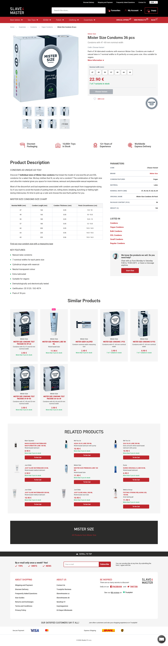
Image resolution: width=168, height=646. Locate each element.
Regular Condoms (117, 243)
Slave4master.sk (63, 598)
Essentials (88, 20)
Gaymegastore (62, 606)
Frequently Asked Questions (125, 2)
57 (111, 72)
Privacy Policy (20, 610)
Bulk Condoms (116, 231)
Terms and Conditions (23, 606)
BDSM (45, 20)
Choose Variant (101, 92)
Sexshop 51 (61, 602)
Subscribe (104, 564)
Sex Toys (32, 20)
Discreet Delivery (88, 2)
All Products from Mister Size (84, 535)
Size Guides (19, 598)
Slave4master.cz (63, 593)
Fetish (58, 20)
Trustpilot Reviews (64, 589)
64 (124, 72)
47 (92, 72)
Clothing (72, 20)
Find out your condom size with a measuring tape (31, 244)
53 (105, 72)
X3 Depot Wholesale (64, 610)
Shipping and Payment (105, 2)
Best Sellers (15, 20)
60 (117, 72)
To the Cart (37, 457)
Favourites (114, 10)
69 (130, 72)
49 (98, 72)
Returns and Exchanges (24, 602)
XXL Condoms (116, 235)
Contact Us (142, 2)
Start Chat (130, 271)
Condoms (33, 27)
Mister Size (92, 34)
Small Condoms (116, 239)
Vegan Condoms (47, 27)
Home (12, 27)
